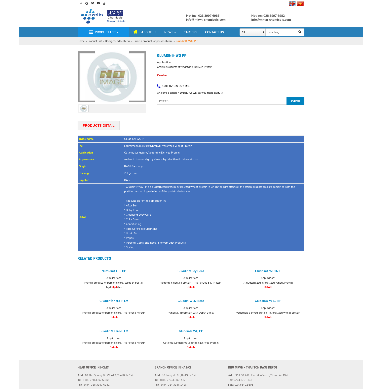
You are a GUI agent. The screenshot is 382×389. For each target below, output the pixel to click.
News (168, 32)
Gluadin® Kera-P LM (113, 301)
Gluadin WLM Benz (191, 301)
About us (148, 32)
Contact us (214, 32)
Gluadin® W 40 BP (268, 301)
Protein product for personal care (153, 41)
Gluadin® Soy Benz (190, 271)
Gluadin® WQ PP (191, 331)
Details (114, 287)
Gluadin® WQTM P (268, 271)
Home (81, 41)
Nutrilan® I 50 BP (114, 271)
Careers (190, 32)
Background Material (117, 41)
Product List (105, 32)
